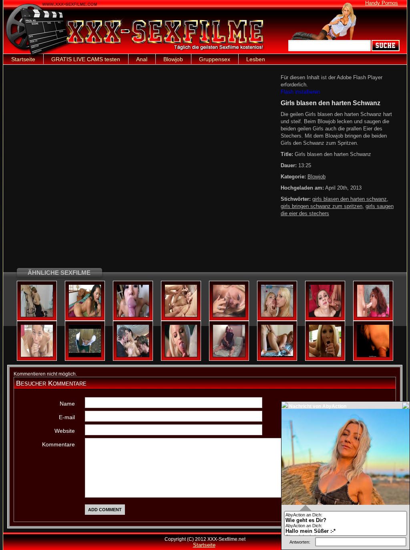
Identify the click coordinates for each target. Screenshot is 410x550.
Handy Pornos (381, 3)
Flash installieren (300, 92)
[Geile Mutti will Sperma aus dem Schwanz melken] (36, 315)
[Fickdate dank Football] (277, 355)
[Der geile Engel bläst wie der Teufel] (133, 315)
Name (67, 403)
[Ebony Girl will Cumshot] (36, 355)
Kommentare (58, 444)
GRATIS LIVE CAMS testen (85, 59)
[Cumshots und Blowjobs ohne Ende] (229, 355)
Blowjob (173, 59)
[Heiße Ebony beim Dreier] (133, 355)
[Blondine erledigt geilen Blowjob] (325, 355)
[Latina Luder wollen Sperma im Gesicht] (277, 315)
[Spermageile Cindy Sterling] (325, 315)
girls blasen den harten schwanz (349, 199)
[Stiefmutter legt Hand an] (229, 315)
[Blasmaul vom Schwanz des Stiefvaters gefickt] (373, 355)
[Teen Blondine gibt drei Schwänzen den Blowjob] (181, 315)
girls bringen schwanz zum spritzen (321, 206)
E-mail (67, 417)
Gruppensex (214, 59)
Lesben (255, 59)
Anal (141, 59)
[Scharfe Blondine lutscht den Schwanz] (181, 355)
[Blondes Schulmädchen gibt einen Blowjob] (84, 355)
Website (64, 431)
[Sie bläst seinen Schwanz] (84, 315)
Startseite (23, 59)
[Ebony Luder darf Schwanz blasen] (373, 315)
